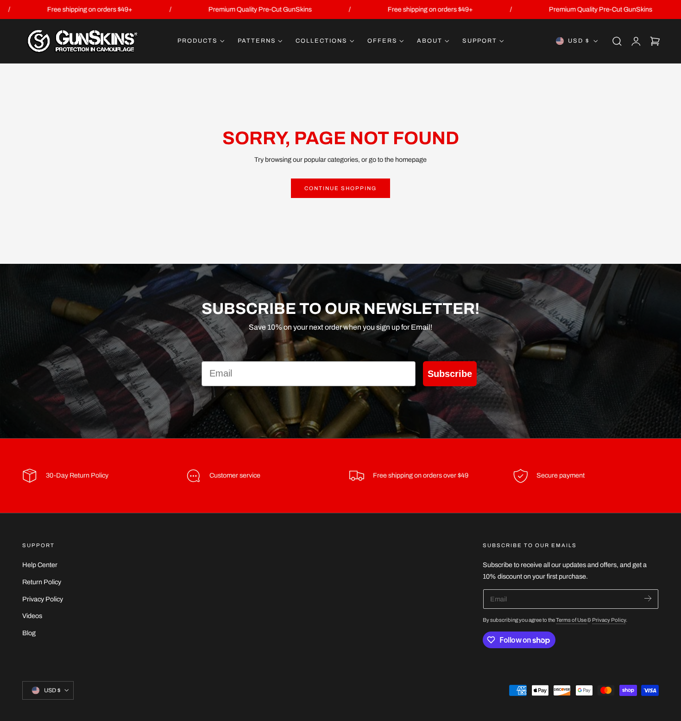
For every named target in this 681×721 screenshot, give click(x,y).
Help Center (39, 564)
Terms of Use (571, 620)
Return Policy (41, 582)
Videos (32, 615)
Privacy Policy (42, 598)
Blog (29, 633)
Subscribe (450, 374)
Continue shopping (340, 188)
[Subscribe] (648, 598)
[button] (617, 41)
